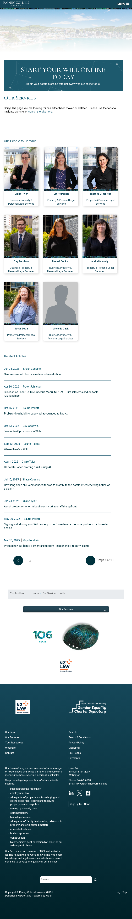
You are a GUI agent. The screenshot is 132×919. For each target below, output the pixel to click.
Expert (23, 895)
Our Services (12, 737)
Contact (9, 753)
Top (125, 892)
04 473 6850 (84, 780)
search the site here (40, 111)
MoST (49, 895)
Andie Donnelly (99, 261)
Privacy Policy (76, 742)
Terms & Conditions (80, 737)
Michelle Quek (60, 328)
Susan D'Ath (21, 328)
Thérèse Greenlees (100, 193)
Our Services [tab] (66, 609)
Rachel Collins (60, 261)
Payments (74, 758)
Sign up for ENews (80, 804)
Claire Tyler (21, 193)
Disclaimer (74, 747)
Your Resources (14, 742)
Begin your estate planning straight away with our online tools (63, 84)
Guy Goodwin (21, 261)
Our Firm (10, 732)
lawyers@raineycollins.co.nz (91, 783)
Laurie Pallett (61, 193)
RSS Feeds (75, 753)
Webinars (10, 747)
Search (72, 732)
